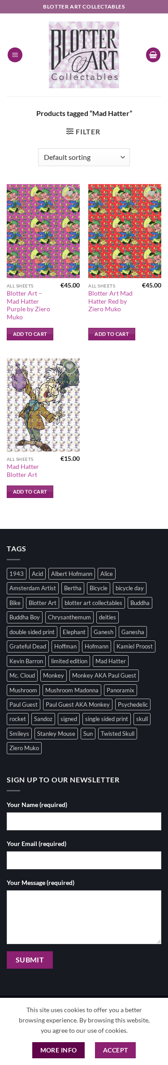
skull (142, 718)
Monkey (53, 675)
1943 (16, 573)
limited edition (69, 661)
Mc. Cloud (22, 675)
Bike (15, 602)
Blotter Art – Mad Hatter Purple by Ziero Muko (28, 305)
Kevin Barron (26, 661)
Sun (88, 733)
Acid (37, 573)
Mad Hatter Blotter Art (23, 470)
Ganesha (132, 632)
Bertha (73, 588)
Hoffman (65, 646)
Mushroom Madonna (72, 690)
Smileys (19, 733)
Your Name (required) (37, 804)
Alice (106, 573)
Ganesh (103, 632)
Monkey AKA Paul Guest (104, 675)
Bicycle (99, 588)
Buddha (140, 602)
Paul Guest (23, 704)
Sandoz (43, 718)
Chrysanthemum (69, 617)
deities (107, 617)
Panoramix (120, 690)
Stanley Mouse (56, 733)
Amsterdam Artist (32, 588)
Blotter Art (42, 602)
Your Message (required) (40, 882)
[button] (15, 54)
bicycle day (130, 588)
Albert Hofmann (71, 573)
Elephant (74, 632)
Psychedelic (133, 704)
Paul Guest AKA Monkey (78, 704)
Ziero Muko (24, 748)
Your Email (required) (36, 843)
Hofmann (96, 646)
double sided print (32, 632)
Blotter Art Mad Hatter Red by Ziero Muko (110, 301)
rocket (17, 718)
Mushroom (23, 690)
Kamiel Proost (134, 646)
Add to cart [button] (30, 334)
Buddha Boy (24, 617)
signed (68, 718)
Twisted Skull (117, 733)
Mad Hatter (110, 661)
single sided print (106, 718)
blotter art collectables (93, 602)
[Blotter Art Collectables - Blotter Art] (84, 54)
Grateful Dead (27, 646)
